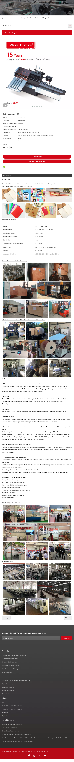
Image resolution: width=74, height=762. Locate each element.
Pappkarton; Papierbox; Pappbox (12, 709)
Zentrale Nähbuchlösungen (10, 658)
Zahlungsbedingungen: (10, 126)
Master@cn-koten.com (12, 731)
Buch (3, 702)
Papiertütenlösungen (8, 690)
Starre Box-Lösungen (8, 687)
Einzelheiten (7, 175)
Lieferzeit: (6, 135)
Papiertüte (5, 716)
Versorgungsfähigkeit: (9, 129)
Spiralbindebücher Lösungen (10, 669)
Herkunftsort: (7, 138)
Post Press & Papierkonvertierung (12, 705)
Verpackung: (6, 132)
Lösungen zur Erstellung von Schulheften (14, 655)
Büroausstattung (7, 672)
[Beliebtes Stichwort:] (70, 26)
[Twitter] (39, 755)
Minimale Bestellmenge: (10, 123)
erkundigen (38, 156)
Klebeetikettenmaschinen (9, 694)
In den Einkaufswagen (37, 161)
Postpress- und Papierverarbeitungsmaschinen (16, 680)
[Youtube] (45, 755)
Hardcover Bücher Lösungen (10, 665)
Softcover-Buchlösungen (9, 662)
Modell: (5, 117)
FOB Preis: (6, 120)
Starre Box (5, 712)
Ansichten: (6, 141)
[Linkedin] (34, 755)
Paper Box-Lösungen (8, 684)
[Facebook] (29, 755)
